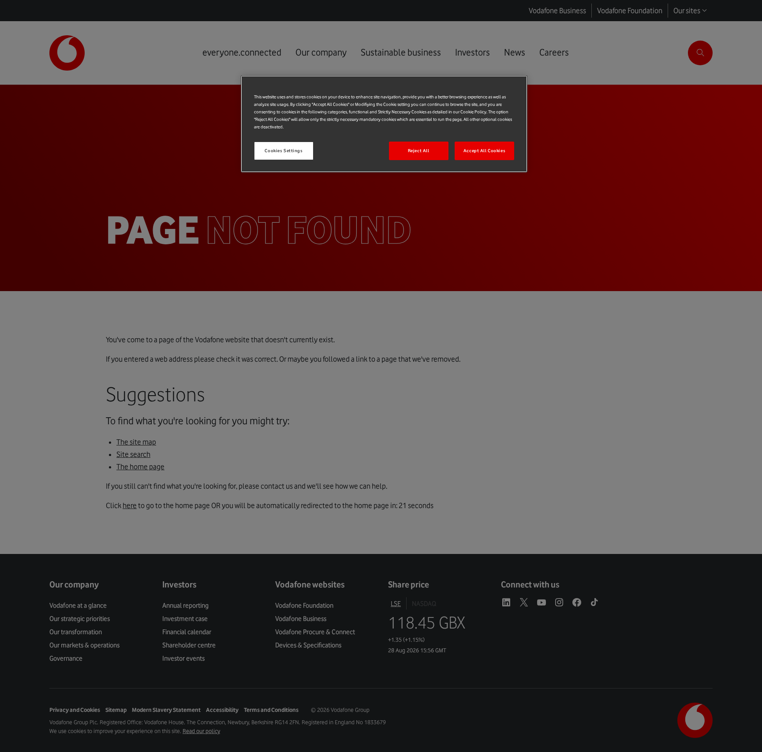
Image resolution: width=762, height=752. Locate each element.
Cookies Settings (284, 150)
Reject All (419, 150)
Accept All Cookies (484, 150)
